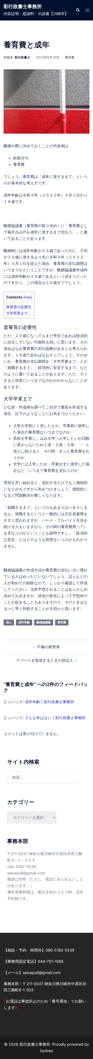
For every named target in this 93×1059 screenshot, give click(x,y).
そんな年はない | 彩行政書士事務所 (55, 717)
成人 (9, 622)
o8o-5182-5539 (21, 866)
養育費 (69, 57)
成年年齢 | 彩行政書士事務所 (49, 701)
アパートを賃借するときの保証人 (44, 660)
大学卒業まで (17, 313)
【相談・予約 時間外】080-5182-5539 (39, 950)
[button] (78, 10)
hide (28, 297)
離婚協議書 (43, 622)
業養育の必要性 (18, 307)
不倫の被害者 (48, 646)
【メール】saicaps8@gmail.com (32, 972)
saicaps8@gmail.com (26, 873)
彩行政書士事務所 (23, 6)
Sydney (46, 1050)
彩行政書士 (22, 57)
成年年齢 (24, 622)
